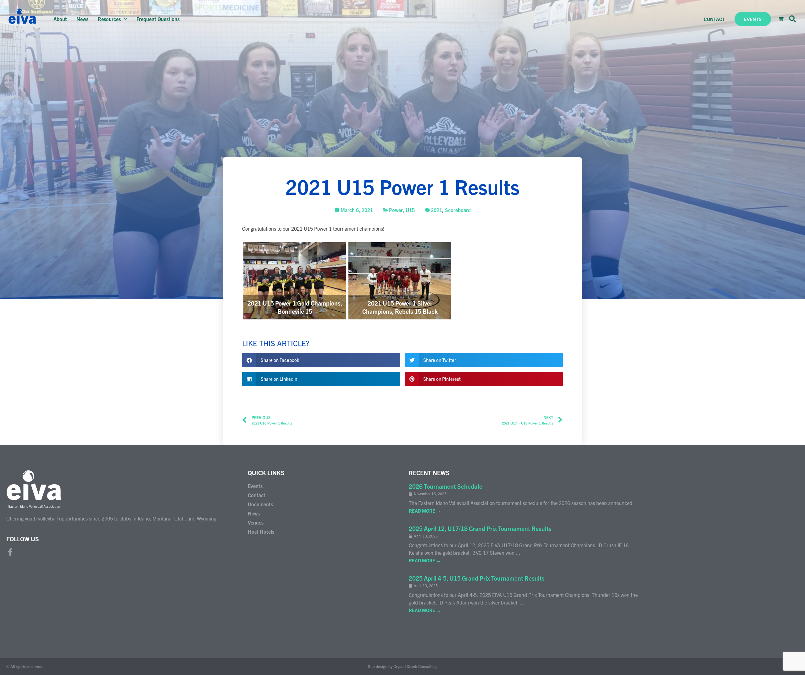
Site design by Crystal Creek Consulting (402, 666)
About (60, 19)
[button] (792, 19)
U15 (410, 210)
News (82, 19)
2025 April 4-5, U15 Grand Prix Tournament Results (477, 578)
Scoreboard (458, 210)
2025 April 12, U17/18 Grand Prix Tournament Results (480, 528)
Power (396, 210)
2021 (436, 210)
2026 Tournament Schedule (445, 486)
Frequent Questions (158, 19)
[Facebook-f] (10, 552)
